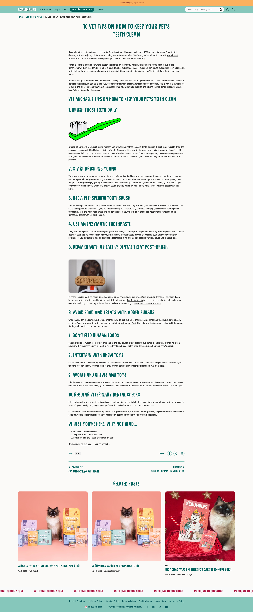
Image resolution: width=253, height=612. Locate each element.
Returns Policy (129, 601)
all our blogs (86, 444)
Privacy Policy (95, 601)
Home (20, 17)
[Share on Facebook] (169, 453)
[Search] (220, 9)
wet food (132, 323)
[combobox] (204, 9)
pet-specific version (144, 238)
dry (123, 323)
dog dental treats (135, 300)
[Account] (227, 9)
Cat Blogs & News (34, 17)
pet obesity (136, 343)
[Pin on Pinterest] (182, 453)
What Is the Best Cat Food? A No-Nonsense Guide (49, 566)
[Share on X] (175, 453)
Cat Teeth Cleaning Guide (85, 432)
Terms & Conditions (77, 601)
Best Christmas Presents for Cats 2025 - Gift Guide (198, 570)
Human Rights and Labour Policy (169, 601)
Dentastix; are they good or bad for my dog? (93, 438)
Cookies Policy (145, 601)
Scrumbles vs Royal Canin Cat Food (115, 566)
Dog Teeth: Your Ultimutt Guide (88, 435)
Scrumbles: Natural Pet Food (128, 607)
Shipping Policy (112, 601)
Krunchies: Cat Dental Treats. (147, 304)
